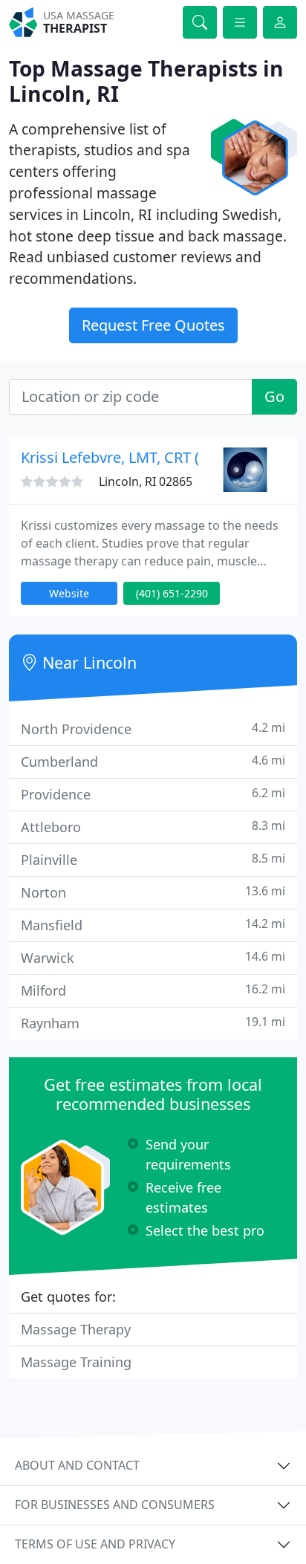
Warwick (153, 957)
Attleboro (153, 826)
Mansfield (153, 924)
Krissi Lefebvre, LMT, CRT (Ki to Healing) (155, 457)
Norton (153, 892)
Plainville (153, 859)
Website (69, 593)
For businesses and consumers (115, 1504)
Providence (153, 794)
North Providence (153, 728)
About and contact (77, 1465)
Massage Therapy (76, 1329)
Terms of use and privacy (95, 1544)
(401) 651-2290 (172, 593)
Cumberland (153, 761)
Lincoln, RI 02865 (145, 481)
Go (274, 396)
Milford (153, 990)
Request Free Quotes (153, 325)
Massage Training (76, 1362)
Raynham (153, 1022)
